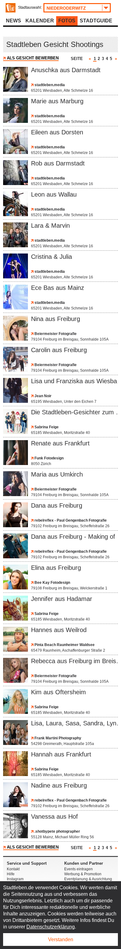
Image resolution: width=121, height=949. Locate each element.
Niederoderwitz (66, 8)
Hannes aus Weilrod (59, 629)
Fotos (66, 20)
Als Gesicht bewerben (33, 58)
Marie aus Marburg (57, 101)
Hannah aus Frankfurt (61, 754)
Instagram (15, 879)
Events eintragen (78, 869)
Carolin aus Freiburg (59, 350)
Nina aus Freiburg (55, 318)
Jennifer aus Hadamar (61, 598)
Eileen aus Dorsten (57, 132)
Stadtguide (96, 20)
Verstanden (60, 939)
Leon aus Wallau (54, 194)
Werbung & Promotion (82, 874)
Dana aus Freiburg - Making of (73, 536)
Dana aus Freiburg (56, 505)
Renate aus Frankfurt (60, 443)
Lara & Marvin (50, 225)
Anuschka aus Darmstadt (66, 70)
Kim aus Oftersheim (58, 692)
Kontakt (13, 869)
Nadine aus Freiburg (59, 785)
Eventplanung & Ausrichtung (88, 879)
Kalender (39, 20)
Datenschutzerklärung (50, 926)
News (13, 20)
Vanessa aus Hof (54, 816)
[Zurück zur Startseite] (11, 7)
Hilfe (11, 874)
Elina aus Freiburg (56, 567)
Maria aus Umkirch (57, 474)
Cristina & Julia (51, 256)
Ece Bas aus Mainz (57, 287)
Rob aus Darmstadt (58, 163)
